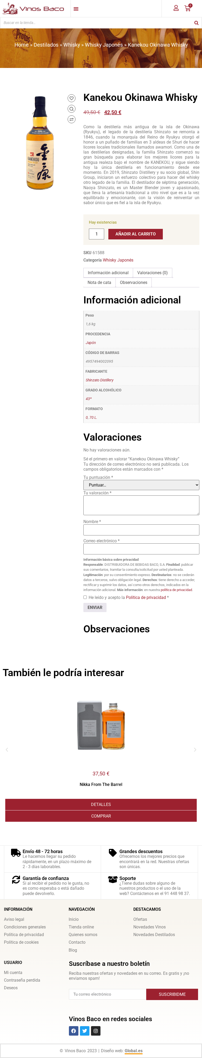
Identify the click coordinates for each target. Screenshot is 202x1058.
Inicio (74, 919)
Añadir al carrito (135, 234)
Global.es (134, 1050)
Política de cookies (21, 942)
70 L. (93, 417)
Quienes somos (83, 934)
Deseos (11, 987)
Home (21, 45)
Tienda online (81, 926)
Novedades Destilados (154, 934)
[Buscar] (196, 23)
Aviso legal (14, 919)
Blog (73, 950)
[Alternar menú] (76, 8)
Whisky (71, 45)
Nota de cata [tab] (99, 282)
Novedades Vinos (149, 926)
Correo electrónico (101, 540)
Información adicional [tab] (108, 272)
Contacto (77, 942)
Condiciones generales (25, 926)
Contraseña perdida (22, 980)
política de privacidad (176, 590)
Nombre (92, 521)
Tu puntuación (98, 477)
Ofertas (140, 919)
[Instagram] (95, 1031)
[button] (7, 750)
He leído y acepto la (129, 597)
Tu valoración (97, 492)
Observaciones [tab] (133, 282)
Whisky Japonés (104, 45)
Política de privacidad (146, 597)
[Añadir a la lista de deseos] (71, 98)
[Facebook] (73, 1031)
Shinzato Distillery (99, 380)
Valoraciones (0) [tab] (152, 272)
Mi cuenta (13, 972)
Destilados (46, 45)
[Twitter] (84, 1031)
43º (89, 399)
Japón (91, 343)
